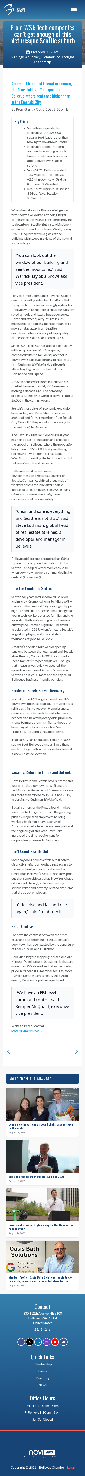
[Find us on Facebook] (21, 1342)
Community (51, 57)
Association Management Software (42, 1457)
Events (42, 1371)
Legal (71, 1467)
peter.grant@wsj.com (26, 1030)
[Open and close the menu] (53, 9)
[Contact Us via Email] (64, 1342)
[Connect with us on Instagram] (46, 1342)
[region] (76, 1051)
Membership (42, 1364)
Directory (43, 1378)
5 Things (17, 57)
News (42, 1385)
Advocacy (32, 57)
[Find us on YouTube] (55, 1342)
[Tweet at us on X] (29, 1342)
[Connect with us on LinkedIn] (38, 1342)
